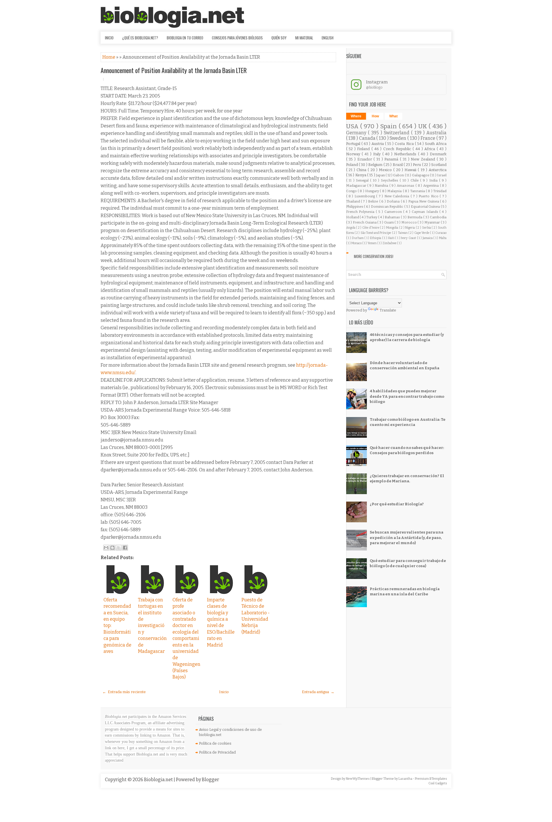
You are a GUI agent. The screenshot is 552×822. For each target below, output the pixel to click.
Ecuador (365, 159)
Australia (436, 132)
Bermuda (415, 217)
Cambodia (438, 217)
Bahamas (393, 217)
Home (109, 57)
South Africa (435, 144)
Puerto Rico (429, 196)
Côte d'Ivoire (371, 228)
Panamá (392, 159)
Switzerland (397, 132)
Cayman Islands (426, 212)
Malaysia (394, 191)
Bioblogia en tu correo (185, 38)
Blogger (210, 779)
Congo (352, 191)
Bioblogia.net (159, 779)
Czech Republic (398, 149)
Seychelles (390, 180)
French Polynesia (361, 212)
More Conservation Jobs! (373, 256)
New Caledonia (397, 196)
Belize (373, 201)
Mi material (304, 38)
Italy (377, 154)
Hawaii (411, 170)
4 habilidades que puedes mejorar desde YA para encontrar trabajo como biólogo (407, 396)
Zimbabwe (389, 243)
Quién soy (279, 38)
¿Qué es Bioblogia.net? (140, 38)
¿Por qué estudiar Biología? (397, 504)
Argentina (431, 185)
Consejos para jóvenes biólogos (237, 38)
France (428, 138)
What (393, 116)
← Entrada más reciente (124, 692)
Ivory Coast (409, 238)
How (375, 116)
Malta (442, 238)
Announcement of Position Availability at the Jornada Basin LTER (174, 70)
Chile (415, 180)
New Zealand (423, 159)
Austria (378, 144)
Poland (352, 165)
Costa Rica (405, 144)
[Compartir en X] (119, 547)
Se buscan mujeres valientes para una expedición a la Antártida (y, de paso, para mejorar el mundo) (406, 537)
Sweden (398, 138)
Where (356, 116)
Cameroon (393, 212)
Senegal (363, 180)
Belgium (375, 165)
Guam (389, 222)
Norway (354, 154)
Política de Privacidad (217, 752)
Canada (368, 138)
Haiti (391, 238)
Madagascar (356, 185)
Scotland (438, 165)
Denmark (438, 154)
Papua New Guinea (424, 201)
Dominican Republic (387, 206)
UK (423, 126)
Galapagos (421, 175)
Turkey (372, 217)
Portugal (353, 144)
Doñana (393, 201)
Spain (389, 126)
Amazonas (406, 185)
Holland (353, 217)
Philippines (355, 206)
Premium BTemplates (431, 779)
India (434, 180)
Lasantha (405, 779)
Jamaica (428, 238)
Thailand (353, 201)
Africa (430, 149)
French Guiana (365, 222)
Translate (387, 310)
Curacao (440, 233)
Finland (364, 149)
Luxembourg (365, 196)
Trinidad (439, 191)
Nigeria (410, 228)
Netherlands (406, 154)
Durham (358, 238)
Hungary (372, 191)
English (328, 38)
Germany (357, 132)
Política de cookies (215, 743)
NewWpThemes (358, 779)
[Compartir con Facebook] (125, 547)
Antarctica (437, 170)
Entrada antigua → (318, 692)
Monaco (356, 243)
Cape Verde (422, 233)
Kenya (361, 175)
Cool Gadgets (437, 783)
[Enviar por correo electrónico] (106, 547)
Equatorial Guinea (426, 206)
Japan (381, 175)
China (362, 170)
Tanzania (418, 191)
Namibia (382, 185)
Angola (351, 228)
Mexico (386, 170)
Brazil (398, 165)
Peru (417, 165)
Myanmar (432, 222)
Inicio (109, 38)
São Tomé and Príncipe (376, 233)
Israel (441, 175)
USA (353, 126)
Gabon (399, 175)
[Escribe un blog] (112, 547)
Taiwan (403, 233)
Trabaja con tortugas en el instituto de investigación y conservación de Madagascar (152, 625)
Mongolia (392, 228)
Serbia (427, 228)
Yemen (372, 243)
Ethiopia (376, 238)
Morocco (409, 222)
